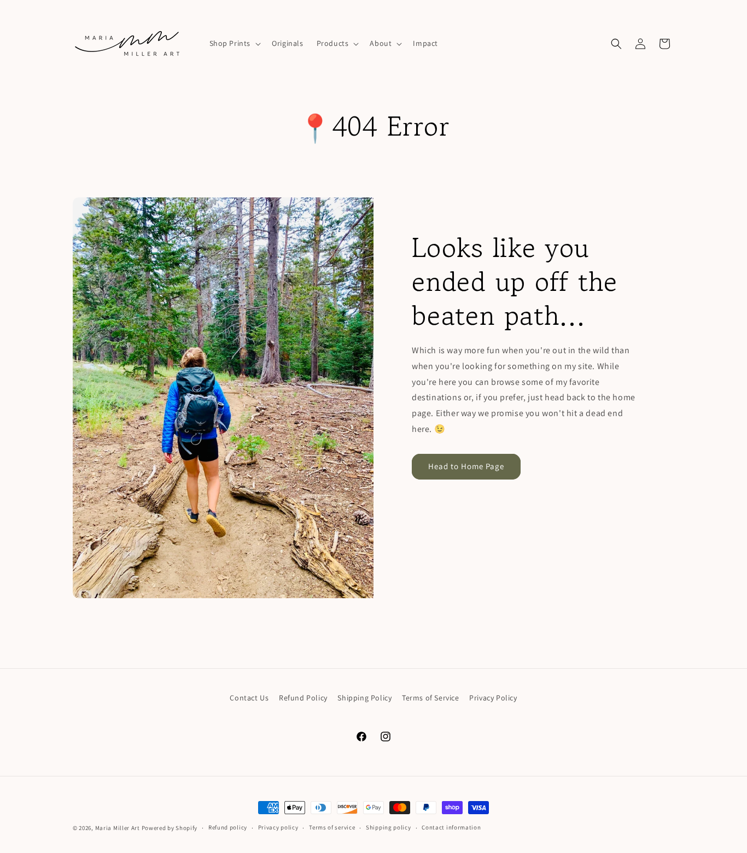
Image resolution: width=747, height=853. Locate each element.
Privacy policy (278, 827)
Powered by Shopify (170, 828)
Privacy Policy (493, 698)
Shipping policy (388, 827)
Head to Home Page (466, 466)
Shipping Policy (364, 698)
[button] (234, 43)
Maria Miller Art (117, 828)
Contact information (451, 827)
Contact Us (249, 698)
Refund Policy (303, 698)
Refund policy (227, 827)
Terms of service (332, 827)
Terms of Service (430, 698)
